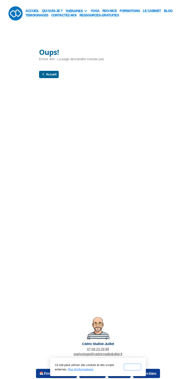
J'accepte (132, 367)
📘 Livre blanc (146, 373)
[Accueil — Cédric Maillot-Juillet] (98, 328)
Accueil (50, 74)
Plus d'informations (80, 369)
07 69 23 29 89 (98, 349)
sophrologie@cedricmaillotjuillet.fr (98, 354)
